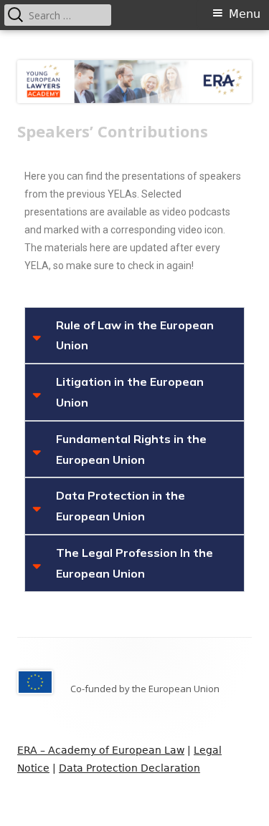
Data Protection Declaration (129, 768)
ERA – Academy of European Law (100, 750)
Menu (244, 14)
